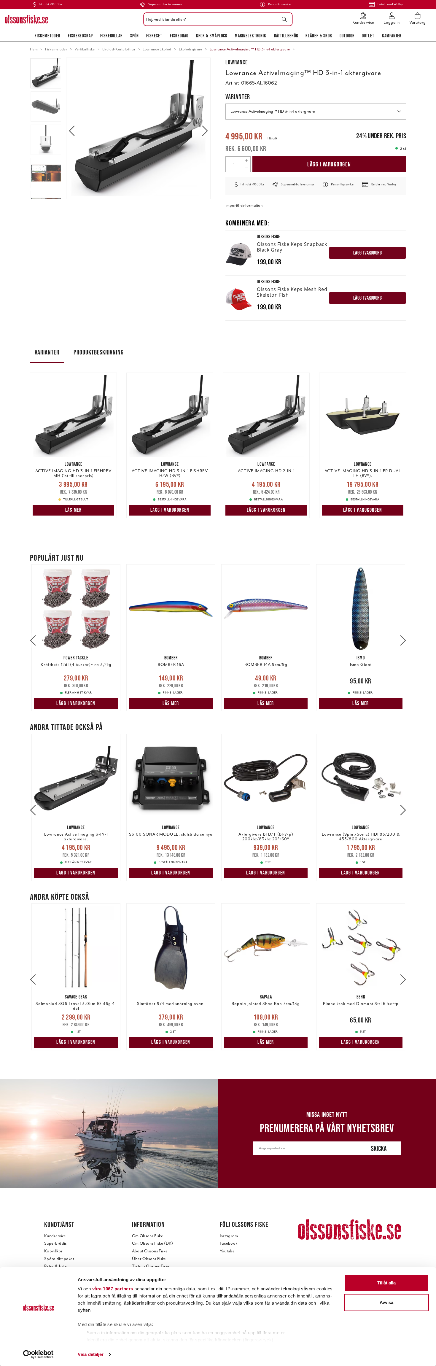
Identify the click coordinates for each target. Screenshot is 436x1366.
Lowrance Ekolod (157, 49)
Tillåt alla (386, 1282)
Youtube (227, 1251)
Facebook (229, 1243)
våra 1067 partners (112, 1288)
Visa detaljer (91, 1354)
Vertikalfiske (84, 49)
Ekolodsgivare (190, 49)
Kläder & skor (318, 35)
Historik (272, 138)
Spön (134, 35)
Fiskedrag (179, 35)
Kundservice (55, 1235)
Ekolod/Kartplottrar (118, 49)
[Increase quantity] (246, 160)
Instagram (229, 1235)
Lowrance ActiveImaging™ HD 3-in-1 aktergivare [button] (272, 111)
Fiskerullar (111, 35)
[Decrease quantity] (246, 168)
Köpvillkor (53, 1251)
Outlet (368, 35)
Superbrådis (55, 1243)
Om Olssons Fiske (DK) (152, 1243)
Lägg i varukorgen (329, 164)
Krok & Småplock (211, 35)
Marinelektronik (250, 35)
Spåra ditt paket (59, 1258)
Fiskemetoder (47, 35)
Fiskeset (154, 35)
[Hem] (26, 19)
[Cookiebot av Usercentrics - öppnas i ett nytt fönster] (38, 1354)
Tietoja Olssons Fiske (151, 1266)
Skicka (379, 1148)
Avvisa (386, 1302)
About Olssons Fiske (150, 1251)
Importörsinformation (243, 205)
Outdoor (347, 35)
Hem (34, 49)
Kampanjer (391, 35)
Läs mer (73, 510)
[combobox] (216, 19)
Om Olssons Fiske (147, 1235)
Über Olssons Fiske (149, 1258)
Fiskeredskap (80, 35)
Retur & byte (55, 1266)
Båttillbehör (286, 35)
